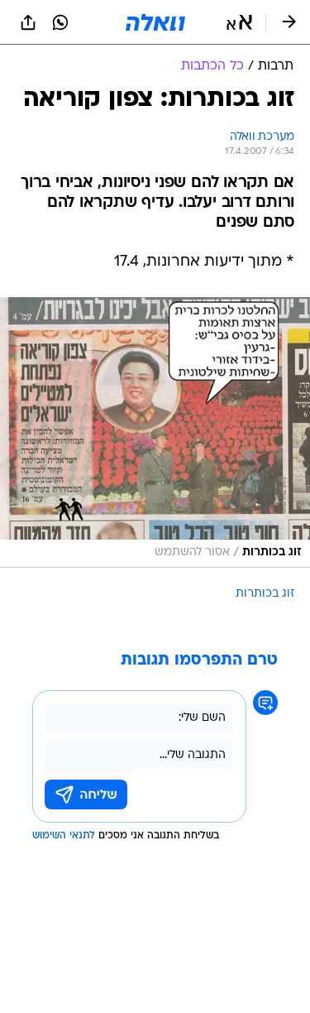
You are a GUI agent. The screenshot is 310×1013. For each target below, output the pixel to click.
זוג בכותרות (265, 593)
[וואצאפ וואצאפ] (60, 22)
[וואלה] (155, 22)
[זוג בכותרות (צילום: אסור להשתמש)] (155, 432)
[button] (239, 22)
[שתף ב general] (28, 22)
